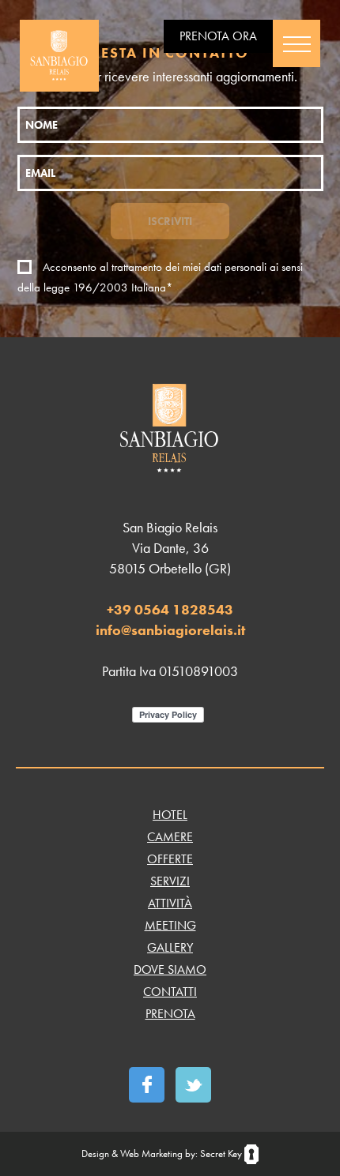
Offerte (170, 859)
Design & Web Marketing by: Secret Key (162, 1153)
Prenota (170, 1013)
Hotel (170, 814)
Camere (170, 836)
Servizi (170, 881)
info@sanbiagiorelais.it (170, 630)
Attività (170, 903)
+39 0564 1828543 (170, 609)
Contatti (170, 991)
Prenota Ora (218, 36)
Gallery (170, 947)
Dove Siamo (170, 969)
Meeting (170, 925)
